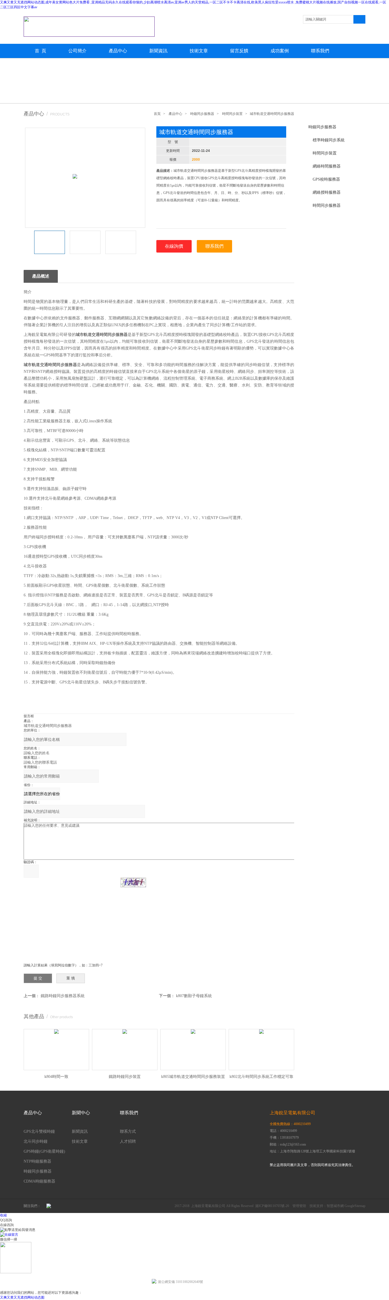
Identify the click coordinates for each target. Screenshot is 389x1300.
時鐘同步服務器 (322, 127)
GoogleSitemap (355, 1206)
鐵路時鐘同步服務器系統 (63, 996)
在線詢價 (174, 246)
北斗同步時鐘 (36, 1141)
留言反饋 (239, 50)
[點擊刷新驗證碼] (133, 882)
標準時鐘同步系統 (329, 140)
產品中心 (118, 50)
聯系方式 (128, 1131)
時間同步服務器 (327, 205)
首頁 (157, 114)
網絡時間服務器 (327, 166)
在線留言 (11, 1235)
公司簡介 (77, 50)
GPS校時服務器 (326, 179)
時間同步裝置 (325, 153)
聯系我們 (320, 50)
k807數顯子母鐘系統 (194, 996)
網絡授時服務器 (327, 192)
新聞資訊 (158, 50)
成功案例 (280, 50)
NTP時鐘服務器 (37, 1161)
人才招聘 (128, 1141)
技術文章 (199, 50)
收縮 (3, 1215)
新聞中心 (81, 1112)
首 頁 (40, 50)
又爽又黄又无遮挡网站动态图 (22, 1297)
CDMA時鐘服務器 (39, 1181)
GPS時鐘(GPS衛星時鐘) (44, 1151)
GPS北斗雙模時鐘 (39, 1131)
